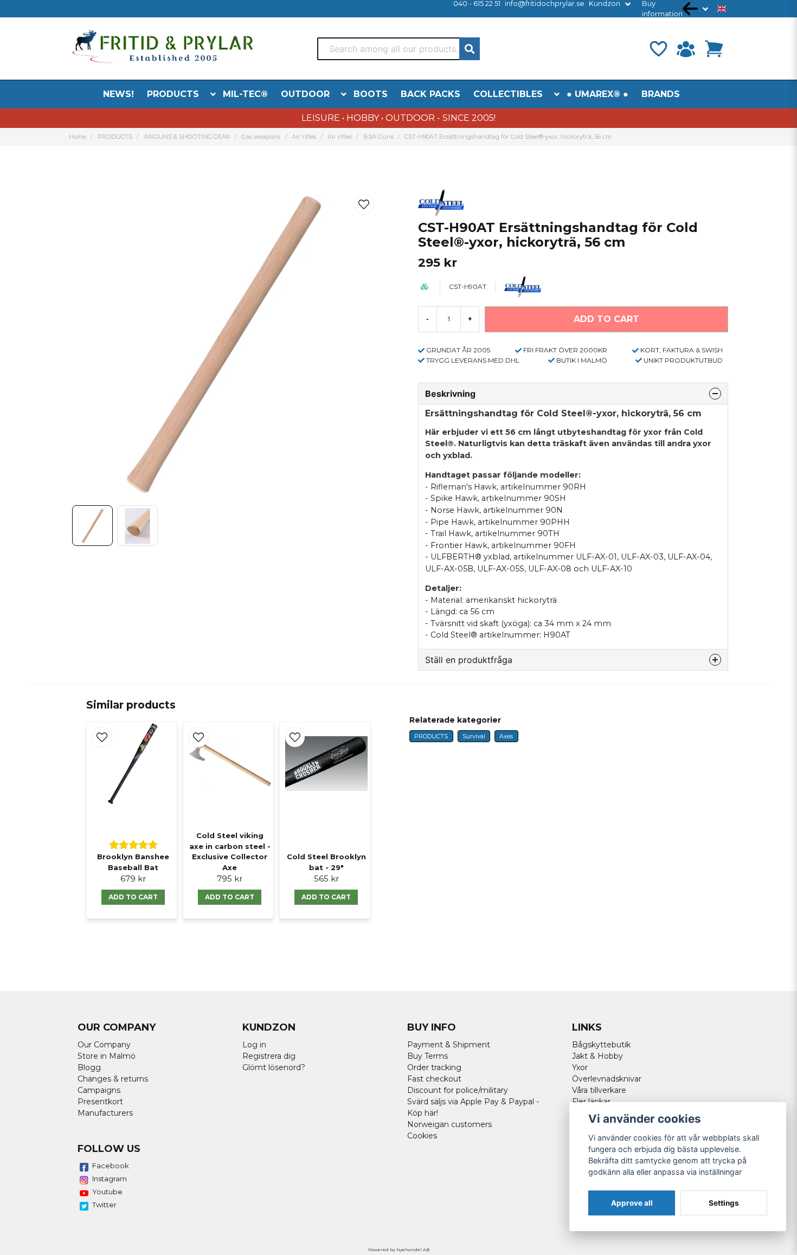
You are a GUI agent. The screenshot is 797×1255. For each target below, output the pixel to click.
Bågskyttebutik (601, 1045)
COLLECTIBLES (508, 94)
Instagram (109, 1178)
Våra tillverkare (599, 1090)
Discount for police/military (457, 1090)
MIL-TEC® (245, 94)
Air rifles (304, 136)
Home (77, 136)
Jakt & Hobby (597, 1056)
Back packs (430, 94)
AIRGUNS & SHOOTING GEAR (187, 136)
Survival (473, 736)
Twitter (104, 1204)
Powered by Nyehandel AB (398, 1249)
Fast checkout (434, 1079)
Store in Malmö (107, 1056)
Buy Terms (427, 1056)
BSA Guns (378, 136)
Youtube (107, 1191)
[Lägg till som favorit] (658, 49)
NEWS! (118, 94)
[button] (721, 8)
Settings (724, 1203)
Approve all (632, 1203)
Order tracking (434, 1067)
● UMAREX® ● (597, 94)
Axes (506, 736)
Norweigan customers (449, 1124)
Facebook (110, 1165)
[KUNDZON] (686, 49)
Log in (254, 1045)
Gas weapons (260, 136)
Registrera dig (268, 1056)
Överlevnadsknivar (606, 1079)
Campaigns (99, 1090)
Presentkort (100, 1101)
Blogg (89, 1067)
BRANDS (660, 94)
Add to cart (133, 897)
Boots (370, 94)
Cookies (422, 1136)
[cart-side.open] (714, 49)
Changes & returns (113, 1079)
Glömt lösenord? (273, 1067)
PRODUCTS (173, 94)
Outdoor (305, 94)
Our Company (104, 1045)
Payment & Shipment (448, 1045)
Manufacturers (105, 1113)
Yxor (580, 1067)
